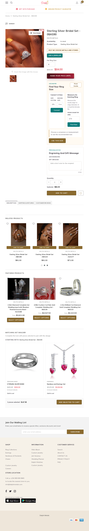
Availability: (51, 41)
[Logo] (44, 2)
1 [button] (41, 265)
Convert (57, 110)
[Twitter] (10, 491)
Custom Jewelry (37, 465)
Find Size (73, 125)
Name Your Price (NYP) (60, 76)
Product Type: (52, 44)
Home (7, 16)
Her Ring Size (51, 60)
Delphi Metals (52, 38)
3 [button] (47, 265)
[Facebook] (6, 491)
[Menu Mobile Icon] (6, 2)
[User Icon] (77, 3)
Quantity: (50, 178)
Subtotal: (50, 187)
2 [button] (44, 265)
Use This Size (57, 141)
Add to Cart (18, 247)
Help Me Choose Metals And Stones (63, 50)
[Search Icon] (11, 3)
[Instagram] (15, 491)
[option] (24, 9)
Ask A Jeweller (55, 55)
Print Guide (76, 85)
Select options (15, 320)
